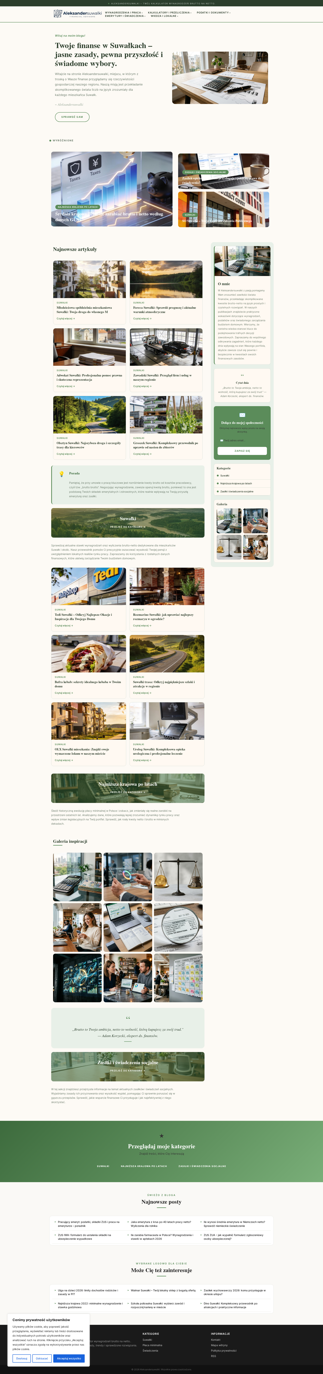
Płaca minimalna (152, 1345)
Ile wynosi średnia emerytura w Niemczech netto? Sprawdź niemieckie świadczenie (234, 1223)
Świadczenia (150, 1350)
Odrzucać (42, 1358)
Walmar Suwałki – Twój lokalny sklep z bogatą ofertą (163, 1290)
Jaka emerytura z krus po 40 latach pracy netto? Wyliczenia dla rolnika (161, 1223)
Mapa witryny (219, 1345)
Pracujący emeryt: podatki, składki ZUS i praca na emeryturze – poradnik (88, 1223)
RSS (213, 1356)
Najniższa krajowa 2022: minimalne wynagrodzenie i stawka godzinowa (90, 1305)
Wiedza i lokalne (164, 15)
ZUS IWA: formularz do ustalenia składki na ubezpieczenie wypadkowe (84, 1236)
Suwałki (223, 475)
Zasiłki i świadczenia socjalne (235, 491)
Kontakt (215, 1339)
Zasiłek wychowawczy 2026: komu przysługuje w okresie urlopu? (235, 1292)
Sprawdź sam (72, 116)
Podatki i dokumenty (214, 12)
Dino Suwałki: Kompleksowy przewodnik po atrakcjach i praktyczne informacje (230, 1305)
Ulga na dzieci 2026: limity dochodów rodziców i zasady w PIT (88, 1292)
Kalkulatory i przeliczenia (170, 12)
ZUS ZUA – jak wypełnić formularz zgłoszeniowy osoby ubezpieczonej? (233, 1236)
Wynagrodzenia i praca (124, 12)
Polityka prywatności (223, 1350)
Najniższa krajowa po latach (234, 483)
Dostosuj (21, 1358)
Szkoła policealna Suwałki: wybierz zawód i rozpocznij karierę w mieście (157, 1305)
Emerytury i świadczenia (125, 15)
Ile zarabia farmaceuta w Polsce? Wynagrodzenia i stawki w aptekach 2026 (162, 1236)
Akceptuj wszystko (69, 1358)
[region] (48, 1340)
